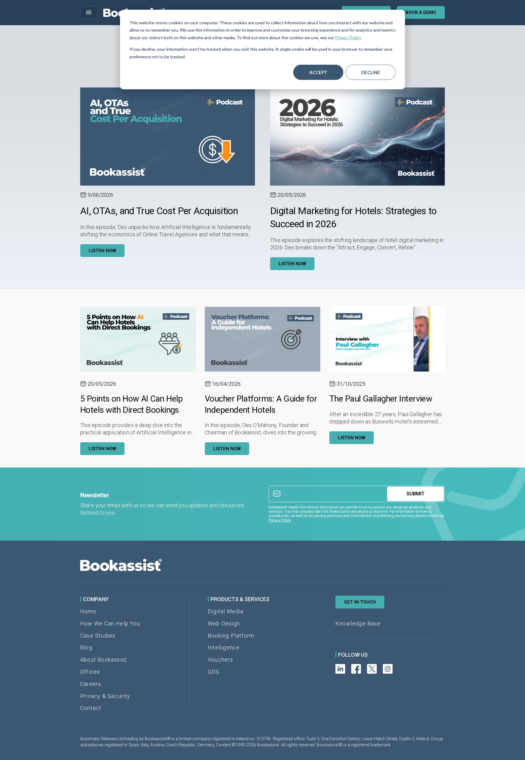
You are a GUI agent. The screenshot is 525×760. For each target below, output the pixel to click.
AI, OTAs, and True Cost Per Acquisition (159, 211)
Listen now (102, 250)
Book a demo (420, 12)
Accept (318, 72)
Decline (370, 72)
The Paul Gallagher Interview (380, 399)
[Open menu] (88, 12)
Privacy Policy (348, 37)
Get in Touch (360, 602)
